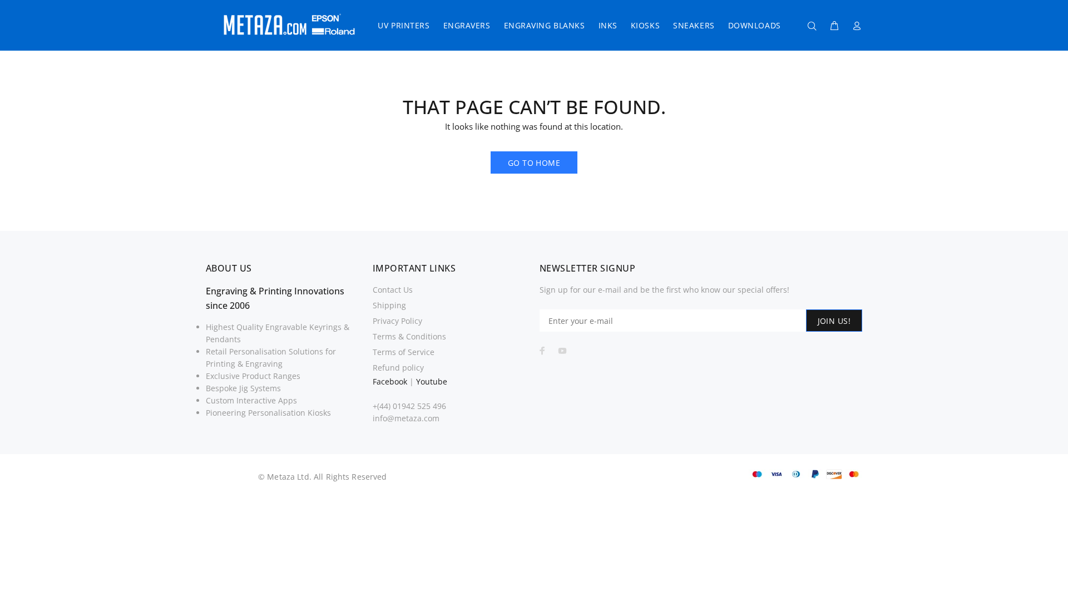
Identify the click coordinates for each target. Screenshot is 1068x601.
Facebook (390, 381)
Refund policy (398, 367)
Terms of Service (403, 352)
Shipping (389, 305)
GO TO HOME (534, 162)
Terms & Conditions (409, 336)
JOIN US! (834, 321)
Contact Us (393, 289)
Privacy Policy (397, 321)
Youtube (431, 381)
